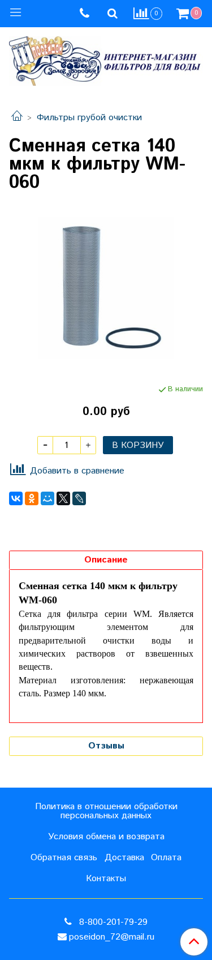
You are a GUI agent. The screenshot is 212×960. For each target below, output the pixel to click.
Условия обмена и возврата (106, 836)
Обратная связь (64, 857)
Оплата (166, 857)
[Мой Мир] (47, 498)
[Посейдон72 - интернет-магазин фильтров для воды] (106, 58)
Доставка (124, 857)
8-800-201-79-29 (112, 922)
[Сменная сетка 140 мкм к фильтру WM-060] (106, 288)
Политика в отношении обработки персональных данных (106, 811)
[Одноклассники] (31, 498)
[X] (63, 498)
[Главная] (17, 117)
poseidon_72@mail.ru (111, 937)
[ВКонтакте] (16, 498)
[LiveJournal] (79, 498)
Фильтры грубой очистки (89, 117)
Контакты (106, 878)
